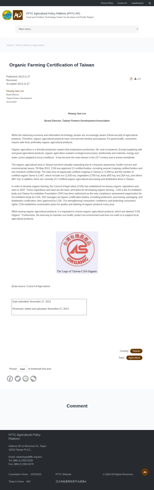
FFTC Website (63, 474)
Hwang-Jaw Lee (15, 91)
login (22, 369)
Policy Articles (23, 45)
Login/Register (137, 3)
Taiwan (136, 351)
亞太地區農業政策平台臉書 (71, 481)
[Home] (12, 15)
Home (10, 45)
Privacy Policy (107, 3)
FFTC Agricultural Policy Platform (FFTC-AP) (53, 13)
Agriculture (134, 357)
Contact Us (122, 3)
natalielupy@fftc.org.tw (29, 457)
